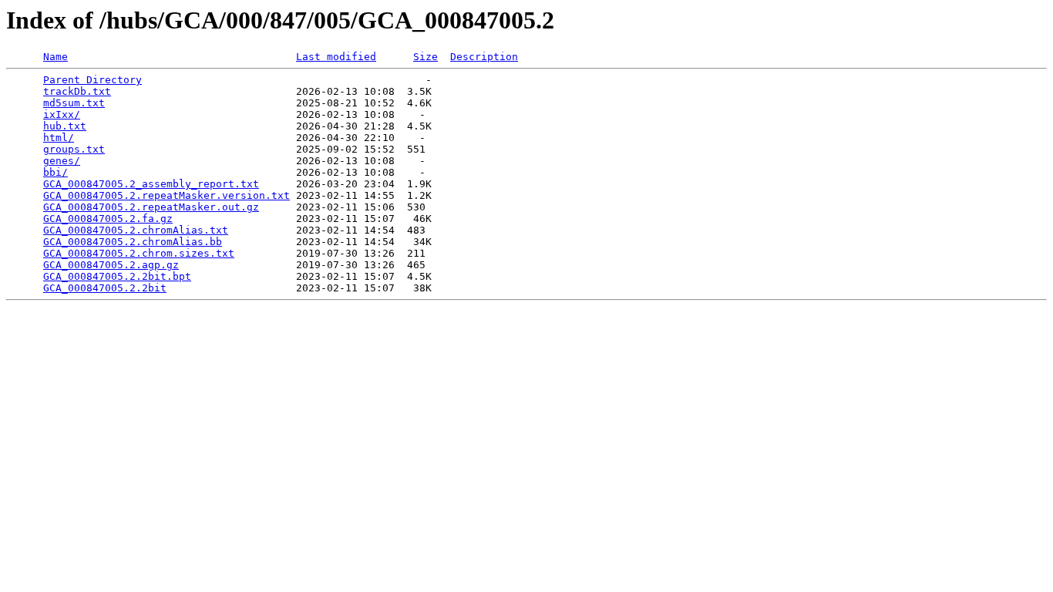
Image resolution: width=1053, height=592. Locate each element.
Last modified (336, 56)
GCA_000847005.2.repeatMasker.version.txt (166, 195)
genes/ (61, 160)
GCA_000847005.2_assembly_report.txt (151, 184)
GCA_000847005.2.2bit (105, 288)
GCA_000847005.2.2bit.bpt (117, 276)
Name (55, 56)
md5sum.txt (74, 103)
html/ (58, 137)
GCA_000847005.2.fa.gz (108, 218)
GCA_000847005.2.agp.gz (111, 265)
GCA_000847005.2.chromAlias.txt (135, 230)
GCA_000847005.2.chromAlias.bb (132, 241)
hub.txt (64, 126)
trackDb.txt (77, 91)
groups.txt (74, 149)
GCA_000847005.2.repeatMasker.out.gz (151, 207)
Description (484, 56)
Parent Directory (92, 80)
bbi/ (55, 172)
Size (425, 56)
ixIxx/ (61, 114)
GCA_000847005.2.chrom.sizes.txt (138, 253)
